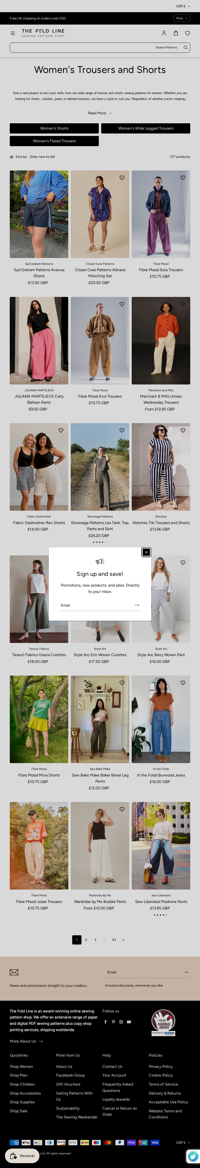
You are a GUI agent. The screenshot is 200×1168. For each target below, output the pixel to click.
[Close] (146, 552)
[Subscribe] (137, 605)
